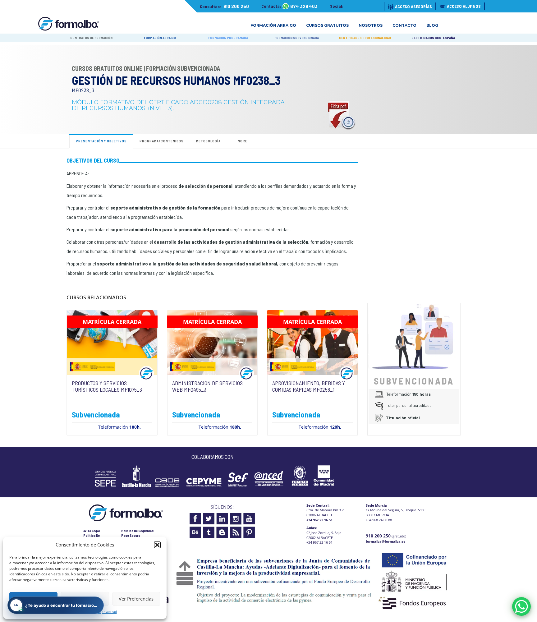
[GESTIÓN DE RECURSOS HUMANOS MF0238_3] (414, 335)
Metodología (208, 141)
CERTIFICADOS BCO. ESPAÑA (433, 38)
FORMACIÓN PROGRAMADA (228, 38)
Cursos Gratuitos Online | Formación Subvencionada (146, 68)
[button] (157, 545)
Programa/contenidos (162, 141)
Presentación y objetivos (101, 141)
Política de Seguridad (137, 531)
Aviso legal (91, 531)
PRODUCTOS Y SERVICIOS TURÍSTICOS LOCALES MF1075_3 (107, 386)
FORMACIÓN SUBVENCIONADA (296, 38)
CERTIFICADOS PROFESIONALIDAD (365, 38)
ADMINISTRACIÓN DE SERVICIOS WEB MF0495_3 (207, 386)
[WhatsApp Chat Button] (521, 606)
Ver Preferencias (136, 599)
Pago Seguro (130, 535)
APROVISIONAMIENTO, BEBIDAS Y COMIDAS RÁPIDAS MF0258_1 (308, 386)
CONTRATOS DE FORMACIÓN (91, 38)
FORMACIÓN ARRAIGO (160, 38)
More (242, 141)
